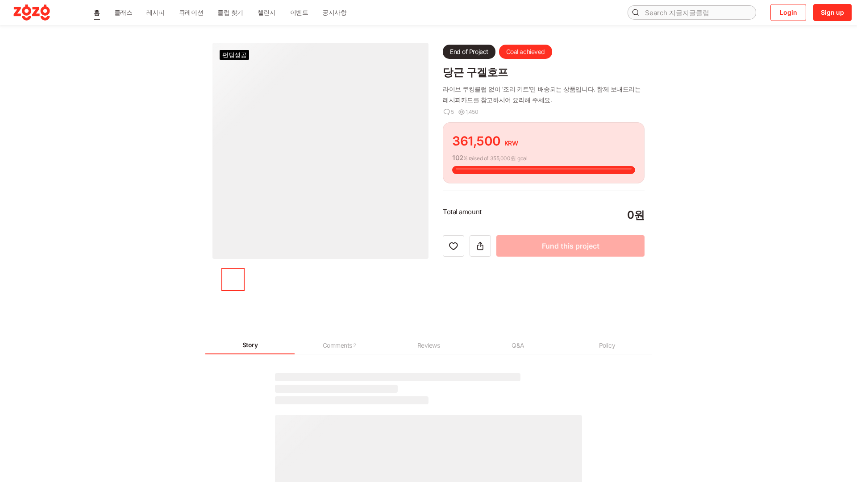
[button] (97, 12)
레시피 (155, 12)
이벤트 (299, 12)
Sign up (832, 12)
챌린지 (267, 12)
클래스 (123, 12)
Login (788, 12)
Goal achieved (525, 51)
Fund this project (570, 287)
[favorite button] (453, 288)
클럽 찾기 (230, 12)
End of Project (469, 51)
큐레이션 (191, 12)
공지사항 (334, 12)
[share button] (480, 288)
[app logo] (31, 12)
